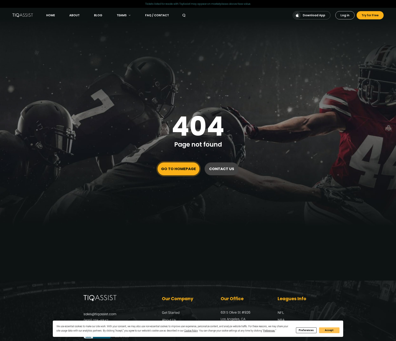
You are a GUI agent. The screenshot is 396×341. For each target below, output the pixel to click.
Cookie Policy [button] (191, 330)
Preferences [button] (269, 330)
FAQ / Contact (157, 15)
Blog (98, 15)
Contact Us (221, 168)
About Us (169, 320)
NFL (281, 313)
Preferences (306, 330)
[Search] (184, 15)
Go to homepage (178, 168)
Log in (345, 15)
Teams (122, 15)
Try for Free (370, 15)
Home (50, 15)
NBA (281, 320)
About (74, 15)
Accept (329, 330)
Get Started (171, 313)
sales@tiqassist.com (100, 314)
